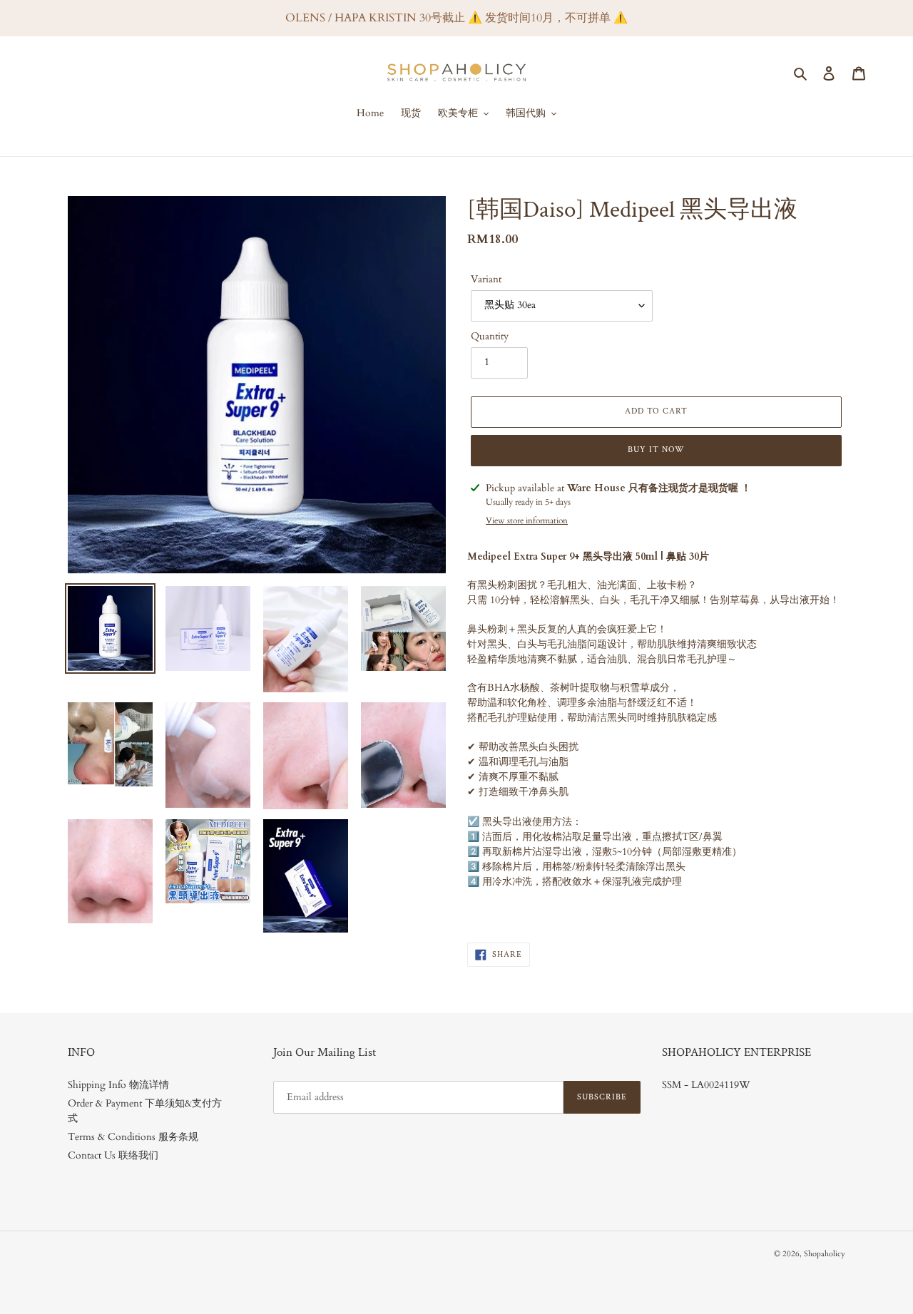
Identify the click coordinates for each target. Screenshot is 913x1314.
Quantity (490, 336)
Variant (486, 279)
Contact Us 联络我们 (113, 1155)
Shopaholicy (824, 1253)
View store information (527, 520)
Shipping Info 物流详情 (118, 1085)
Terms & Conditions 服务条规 (133, 1137)
